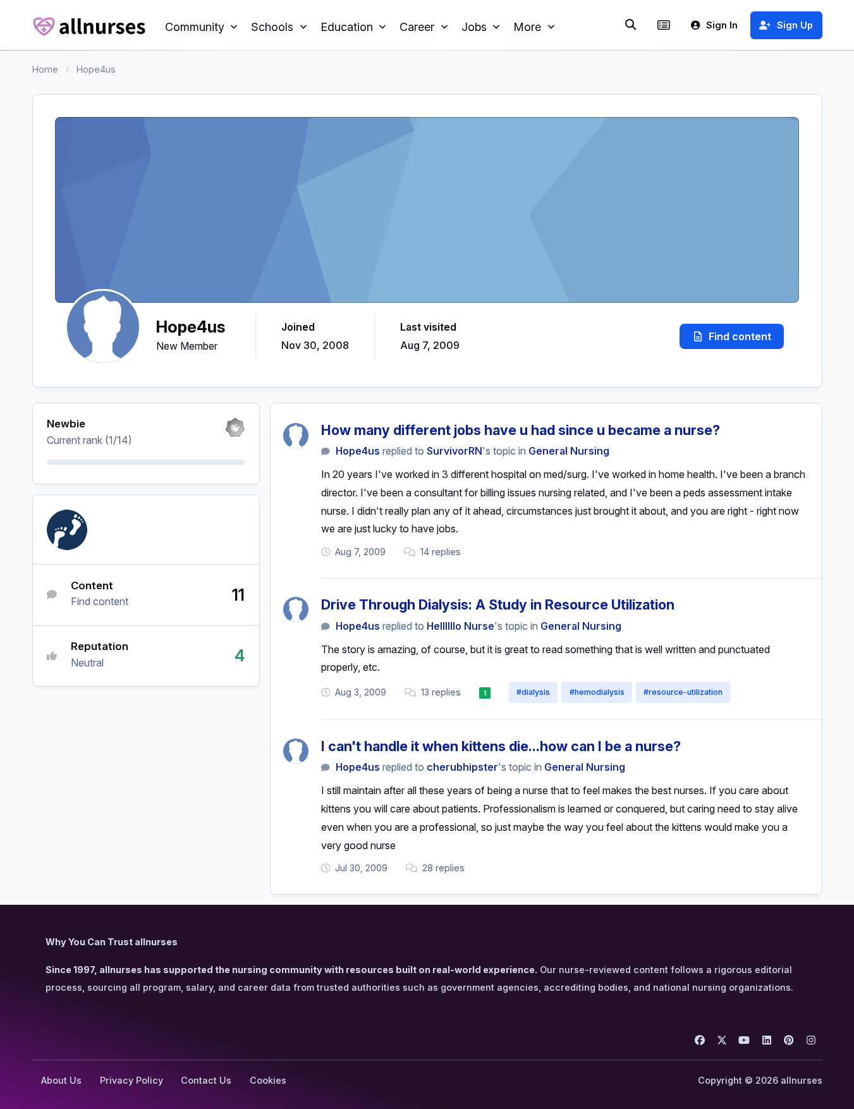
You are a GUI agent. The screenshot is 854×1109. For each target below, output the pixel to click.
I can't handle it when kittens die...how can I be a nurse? (501, 746)
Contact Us (206, 1080)
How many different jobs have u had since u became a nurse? (520, 430)
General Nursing (568, 450)
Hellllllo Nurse (460, 626)
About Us (61, 1080)
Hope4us (358, 450)
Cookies (268, 1080)
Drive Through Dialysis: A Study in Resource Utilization (497, 604)
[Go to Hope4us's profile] (295, 435)
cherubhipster (462, 767)
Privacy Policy (131, 1080)
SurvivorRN (454, 450)
